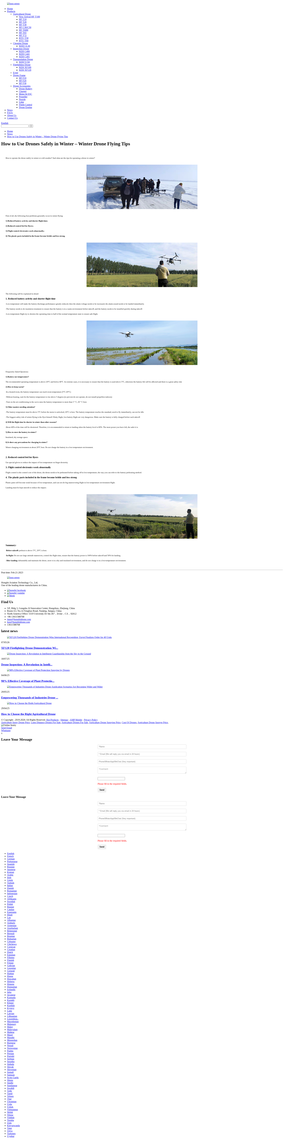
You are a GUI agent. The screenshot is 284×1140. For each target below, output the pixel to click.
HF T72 (22, 35)
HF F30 (22, 83)
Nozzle (22, 99)
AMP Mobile (76, 720)
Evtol (15, 72)
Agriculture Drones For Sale (75, 722)
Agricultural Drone (22, 14)
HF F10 (22, 78)
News (10, 110)
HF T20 (22, 22)
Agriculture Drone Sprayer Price (153, 722)
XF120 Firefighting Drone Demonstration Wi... (29, 648)
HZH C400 (24, 51)
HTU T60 (23, 40)
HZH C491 (24, 56)
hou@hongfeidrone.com (18, 622)
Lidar (21, 102)
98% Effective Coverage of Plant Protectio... (27, 681)
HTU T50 (23, 38)
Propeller (23, 96)
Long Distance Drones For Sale (45, 722)
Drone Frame (19, 75)
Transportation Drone (23, 59)
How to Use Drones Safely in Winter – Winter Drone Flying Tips (37, 136)
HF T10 (22, 19)
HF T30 (22, 24)
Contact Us (12, 118)
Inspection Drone (21, 48)
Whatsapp (6, 730)
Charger (22, 91)
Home (10, 8)
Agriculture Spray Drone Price (15, 722)
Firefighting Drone (21, 64)
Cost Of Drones (129, 722)
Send (102, 790)
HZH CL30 (24, 46)
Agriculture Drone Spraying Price (105, 722)
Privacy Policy (91, 720)
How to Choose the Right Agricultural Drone (28, 714)
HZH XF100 (25, 67)
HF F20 (22, 80)
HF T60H (23, 30)
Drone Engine (25, 107)
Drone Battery (25, 88)
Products (11, 11)
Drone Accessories (21, 86)
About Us (11, 115)
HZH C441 (24, 54)
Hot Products (52, 720)
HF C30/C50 (25, 27)
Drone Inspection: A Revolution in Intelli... (26, 664)
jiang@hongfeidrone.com (19, 619)
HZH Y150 (24, 62)
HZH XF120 (25, 70)
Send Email (6, 728)
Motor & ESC (25, 94)
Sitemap (64, 720)
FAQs (10, 112)
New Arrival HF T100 (29, 16)
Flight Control (25, 104)
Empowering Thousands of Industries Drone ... (29, 697)
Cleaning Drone (20, 43)
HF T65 (22, 32)
